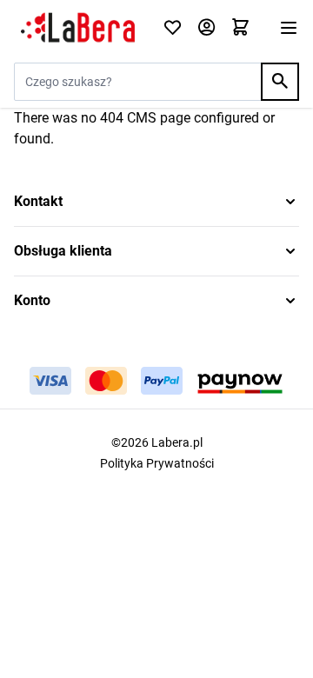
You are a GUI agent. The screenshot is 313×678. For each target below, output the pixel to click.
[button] (156, 201)
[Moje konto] (206, 28)
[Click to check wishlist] (173, 28)
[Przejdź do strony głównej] (78, 27)
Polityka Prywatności (157, 463)
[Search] (280, 82)
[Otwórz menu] (288, 27)
